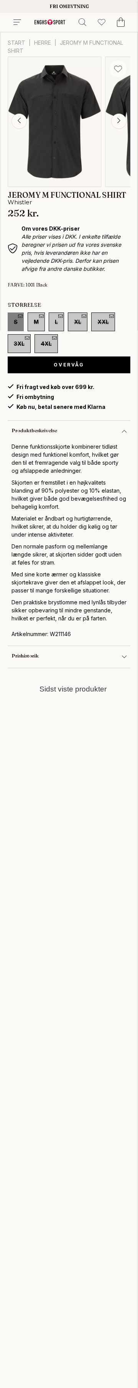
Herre (42, 42)
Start (16, 42)
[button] (19, 121)
